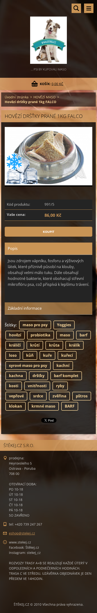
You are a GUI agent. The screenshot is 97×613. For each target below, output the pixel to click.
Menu (88, 8)
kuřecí (67, 355)
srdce (38, 396)
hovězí (15, 335)
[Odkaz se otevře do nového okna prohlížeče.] (48, 157)
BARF (70, 406)
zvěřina (59, 396)
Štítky (10, 325)
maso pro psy (35, 324)
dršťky (38, 375)
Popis (13, 248)
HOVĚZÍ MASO (44, 97)
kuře (47, 355)
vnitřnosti (37, 385)
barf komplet (66, 375)
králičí (15, 345)
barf (83, 335)
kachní (63, 365)
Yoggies (64, 324)
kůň (30, 355)
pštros (82, 396)
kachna (16, 375)
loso (13, 355)
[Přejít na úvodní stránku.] (48, 33)
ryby (60, 385)
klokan (15, 406)
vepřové (16, 396)
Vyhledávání (76, 8)
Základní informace (25, 308)
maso (65, 335)
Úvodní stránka (16, 97)
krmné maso (43, 406)
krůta (54, 345)
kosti (13, 385)
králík (74, 345)
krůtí (35, 345)
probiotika (40, 335)
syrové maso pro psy (28, 365)
